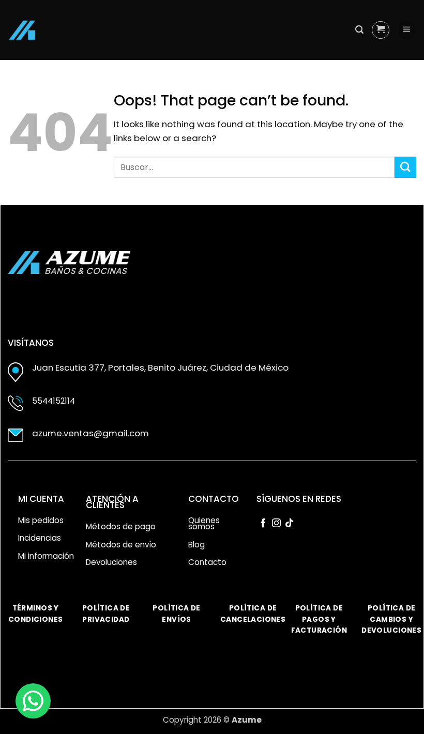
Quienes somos (204, 523)
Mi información (46, 555)
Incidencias (39, 537)
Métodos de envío (121, 544)
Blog (196, 544)
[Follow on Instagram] (276, 523)
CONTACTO (213, 499)
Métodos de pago (121, 526)
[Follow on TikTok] (289, 523)
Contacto (207, 562)
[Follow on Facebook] (263, 523)
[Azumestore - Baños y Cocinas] (22, 30)
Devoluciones (111, 562)
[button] (359, 30)
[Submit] (405, 167)
